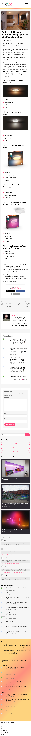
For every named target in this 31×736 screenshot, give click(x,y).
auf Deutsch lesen (21, 45)
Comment (7, 397)
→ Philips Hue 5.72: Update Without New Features (10, 554)
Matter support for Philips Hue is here (14, 592)
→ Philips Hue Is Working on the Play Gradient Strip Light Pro (12, 545)
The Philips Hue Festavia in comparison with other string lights (18, 613)
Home (2, 725)
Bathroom (13, 288)
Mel (24, 379)
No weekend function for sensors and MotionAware (17, 708)
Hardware (16, 287)
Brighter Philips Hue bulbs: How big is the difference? (17, 602)
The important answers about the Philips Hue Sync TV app (17, 608)
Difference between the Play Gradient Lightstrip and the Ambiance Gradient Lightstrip (18, 588)
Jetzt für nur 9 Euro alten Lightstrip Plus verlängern (12, 478)
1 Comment (17, 343)
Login (15, 443)
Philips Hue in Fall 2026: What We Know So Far (16, 667)
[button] (10, 291)
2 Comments (17, 362)
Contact (15, 452)
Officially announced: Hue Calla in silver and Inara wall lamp (23, 305)
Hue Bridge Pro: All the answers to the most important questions (17, 598)
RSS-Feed (3, 728)
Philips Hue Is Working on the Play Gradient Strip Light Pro (17, 673)
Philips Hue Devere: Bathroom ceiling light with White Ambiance (6, 305)
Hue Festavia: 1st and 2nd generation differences (16, 626)
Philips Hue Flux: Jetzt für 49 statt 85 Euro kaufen (15, 529)
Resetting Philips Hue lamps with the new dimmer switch (16, 632)
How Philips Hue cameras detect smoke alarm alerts (17, 713)
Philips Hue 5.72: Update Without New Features (16, 676)
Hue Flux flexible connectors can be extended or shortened (16, 705)
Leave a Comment (8, 45)
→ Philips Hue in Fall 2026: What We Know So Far (10, 563)
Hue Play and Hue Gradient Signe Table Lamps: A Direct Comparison (17, 700)
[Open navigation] (26, 4)
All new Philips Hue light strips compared (14, 617)
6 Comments (17, 371)
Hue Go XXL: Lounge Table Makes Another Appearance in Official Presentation (17, 682)
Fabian (21, 43)
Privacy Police (4, 730)
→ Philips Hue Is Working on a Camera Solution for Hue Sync (12, 572)
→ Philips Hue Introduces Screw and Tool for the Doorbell (12, 581)
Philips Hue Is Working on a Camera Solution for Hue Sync (17, 687)
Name (6, 413)
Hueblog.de (14, 660)
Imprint (2, 734)
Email (6, 419)
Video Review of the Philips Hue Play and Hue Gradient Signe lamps (17, 695)
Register (15, 447)
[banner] (9, 4)
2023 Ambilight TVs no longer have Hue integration (17, 621)
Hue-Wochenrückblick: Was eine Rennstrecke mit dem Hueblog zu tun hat (15, 504)
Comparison (18, 288)
